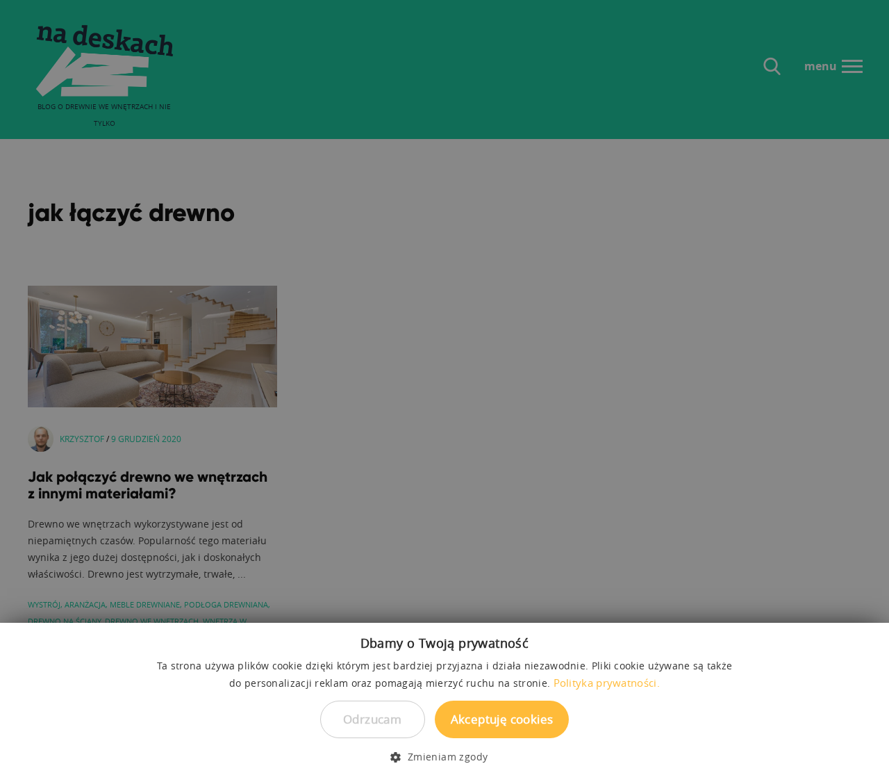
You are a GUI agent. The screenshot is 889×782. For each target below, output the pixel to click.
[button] (444, 757)
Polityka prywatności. (607, 683)
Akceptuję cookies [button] (502, 719)
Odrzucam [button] (372, 719)
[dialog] (444, 391)
